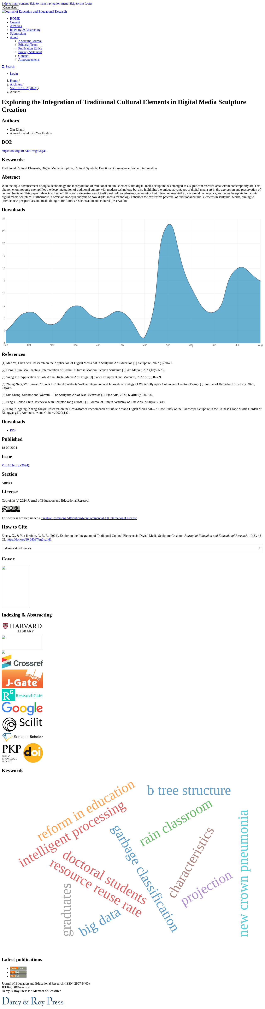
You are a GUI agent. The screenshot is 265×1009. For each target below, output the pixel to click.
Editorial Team (27, 44)
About (14, 37)
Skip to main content (15, 3)
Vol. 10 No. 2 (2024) (24, 88)
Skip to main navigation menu (49, 3)
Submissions (18, 33)
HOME (15, 18)
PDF (13, 430)
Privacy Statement (30, 52)
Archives (16, 26)
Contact (23, 56)
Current (15, 22)
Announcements (29, 59)
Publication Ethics (30, 48)
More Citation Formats (18, 548)
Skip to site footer (80, 3)
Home (14, 80)
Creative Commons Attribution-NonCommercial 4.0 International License (89, 518)
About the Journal (30, 41)
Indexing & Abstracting (25, 29)
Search (9, 66)
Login (14, 73)
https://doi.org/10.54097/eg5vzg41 (24, 151)
